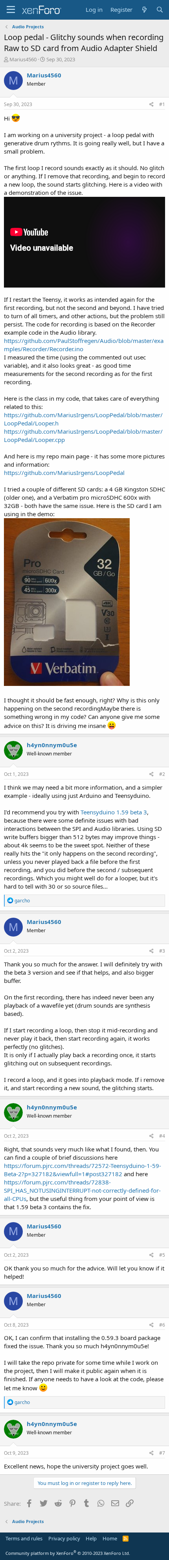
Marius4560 (23, 59)
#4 (162, 1136)
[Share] (151, 104)
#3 (162, 951)
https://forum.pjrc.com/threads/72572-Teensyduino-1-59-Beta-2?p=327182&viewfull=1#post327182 (82, 1170)
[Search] (159, 9)
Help (91, 1538)
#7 (162, 1453)
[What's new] (144, 9)
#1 (162, 104)
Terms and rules (24, 1538)
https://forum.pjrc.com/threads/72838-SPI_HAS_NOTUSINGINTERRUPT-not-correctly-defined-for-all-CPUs (82, 1190)
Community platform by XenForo (68, 1553)
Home (110, 1538)
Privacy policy (64, 1538)
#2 (162, 774)
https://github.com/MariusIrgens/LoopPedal (64, 473)
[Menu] (11, 10)
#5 (162, 1255)
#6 (162, 1325)
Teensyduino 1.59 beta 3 (114, 812)
